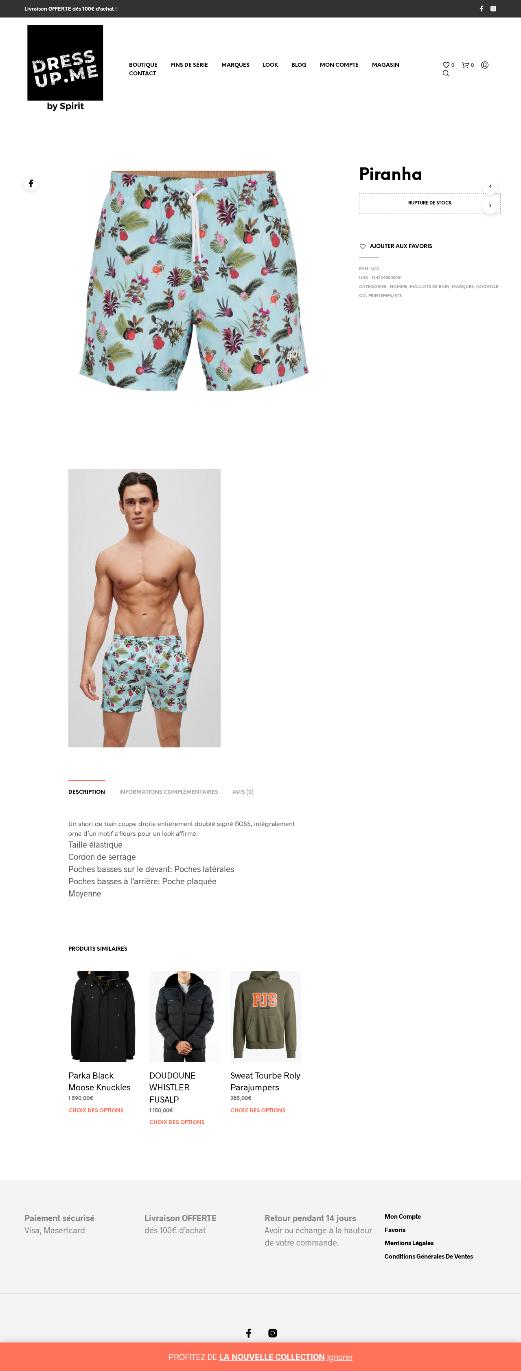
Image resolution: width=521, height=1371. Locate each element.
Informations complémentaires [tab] (168, 792)
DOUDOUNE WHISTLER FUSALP (172, 1087)
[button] (448, 65)
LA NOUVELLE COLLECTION (272, 1357)
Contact (142, 74)
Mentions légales (409, 1242)
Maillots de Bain (429, 287)
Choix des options (96, 1111)
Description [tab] (86, 792)
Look (270, 65)
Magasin (385, 65)
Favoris (395, 1229)
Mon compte (339, 65)
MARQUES (235, 65)
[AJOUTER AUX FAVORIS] (103, 1047)
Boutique (143, 65)
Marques (463, 287)
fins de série (189, 65)
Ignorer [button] (340, 1357)
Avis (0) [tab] (243, 792)
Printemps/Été (385, 296)
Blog (298, 65)
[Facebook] (31, 183)
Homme (398, 287)
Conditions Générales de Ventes (429, 1256)
